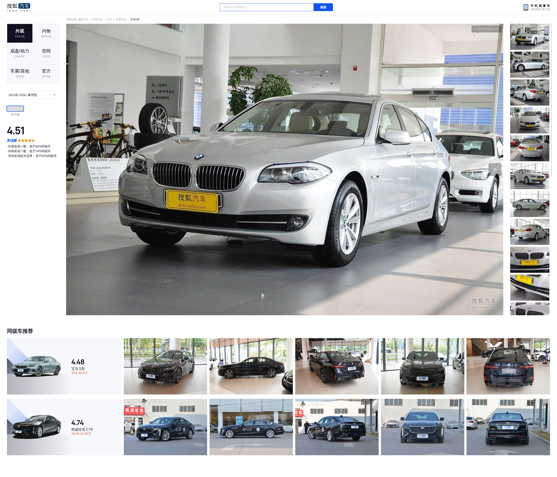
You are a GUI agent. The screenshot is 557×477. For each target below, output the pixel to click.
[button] (175, 169)
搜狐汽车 (18, 7)
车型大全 (97, 19)
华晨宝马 (121, 19)
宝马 (109, 19)
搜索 (323, 7)
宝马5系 (134, 19)
